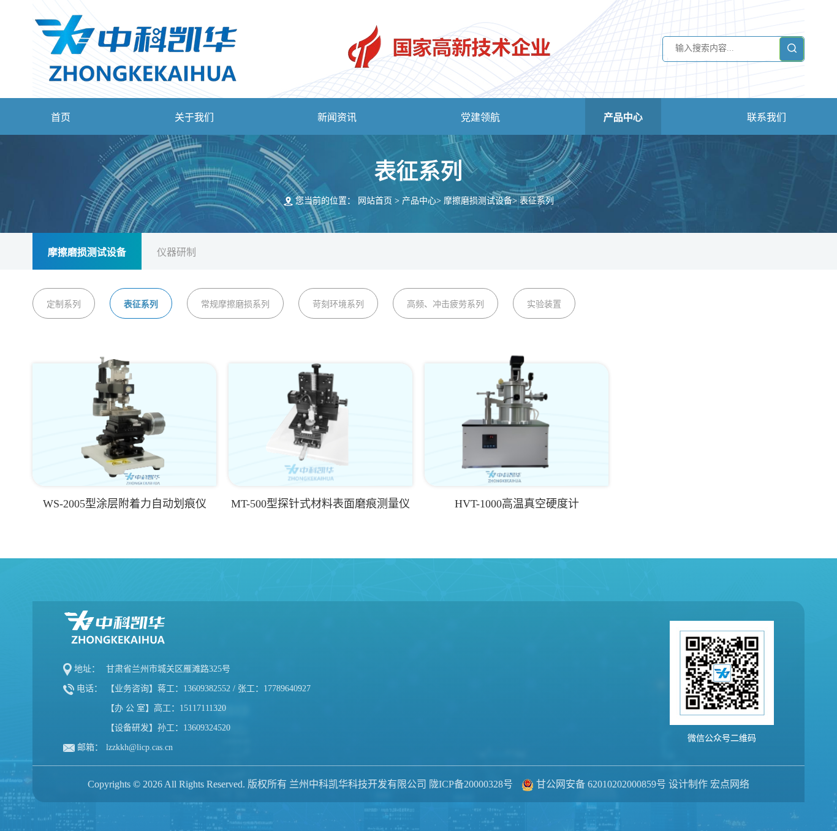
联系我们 (766, 117)
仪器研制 (176, 252)
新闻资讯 (337, 117)
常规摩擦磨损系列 (235, 304)
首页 (60, 117)
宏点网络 (729, 784)
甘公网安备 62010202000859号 (601, 784)
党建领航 (480, 117)
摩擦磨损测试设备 (478, 200)
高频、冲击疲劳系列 (445, 304)
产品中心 (623, 117)
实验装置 (544, 304)
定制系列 (64, 304)
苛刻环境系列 (338, 304)
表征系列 (537, 200)
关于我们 (194, 117)
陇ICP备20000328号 (471, 784)
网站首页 (375, 200)
